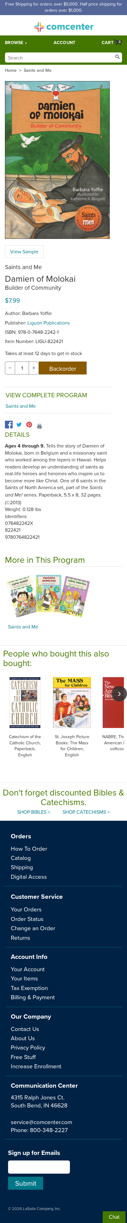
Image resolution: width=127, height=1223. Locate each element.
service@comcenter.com (41, 1122)
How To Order (29, 848)
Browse (14, 42)
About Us (23, 1038)
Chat (114, 1217)
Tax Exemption (29, 988)
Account (65, 42)
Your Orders (26, 909)
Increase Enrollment (36, 1066)
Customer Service (37, 896)
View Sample (24, 251)
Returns (20, 937)
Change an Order (33, 928)
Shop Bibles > (33, 811)
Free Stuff (23, 1057)
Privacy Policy (28, 1047)
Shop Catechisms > (86, 811)
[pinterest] (29, 424)
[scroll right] (119, 693)
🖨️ (39, 425)
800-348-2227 (49, 1130)
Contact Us (25, 1029)
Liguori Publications (48, 322)
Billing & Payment (33, 997)
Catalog (21, 857)
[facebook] (9, 424)
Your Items (24, 978)
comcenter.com (63, 25)
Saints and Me (37, 70)
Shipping (22, 867)
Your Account (28, 969)
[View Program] (63, 596)
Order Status (27, 918)
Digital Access (29, 876)
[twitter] (19, 424)
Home (11, 70)
